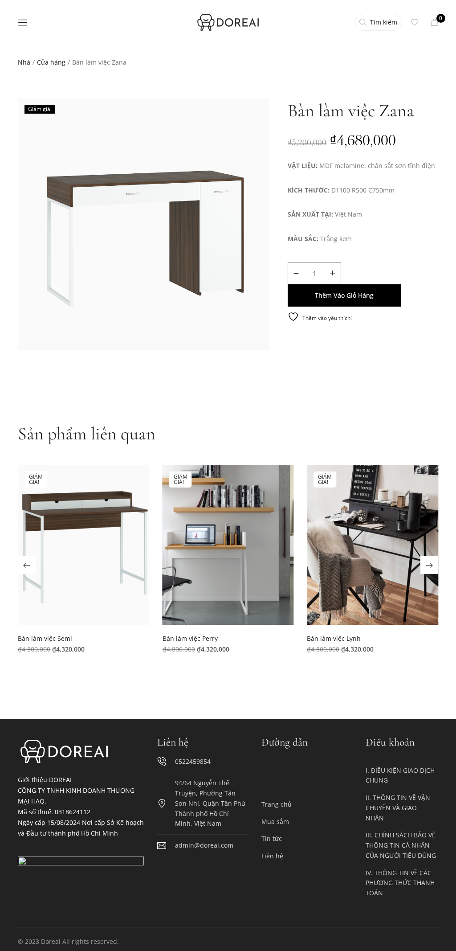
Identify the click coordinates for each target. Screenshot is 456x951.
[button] (83, 548)
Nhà (24, 62)
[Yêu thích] (416, 22)
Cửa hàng (51, 62)
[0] (434, 22)
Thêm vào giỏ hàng (344, 295)
